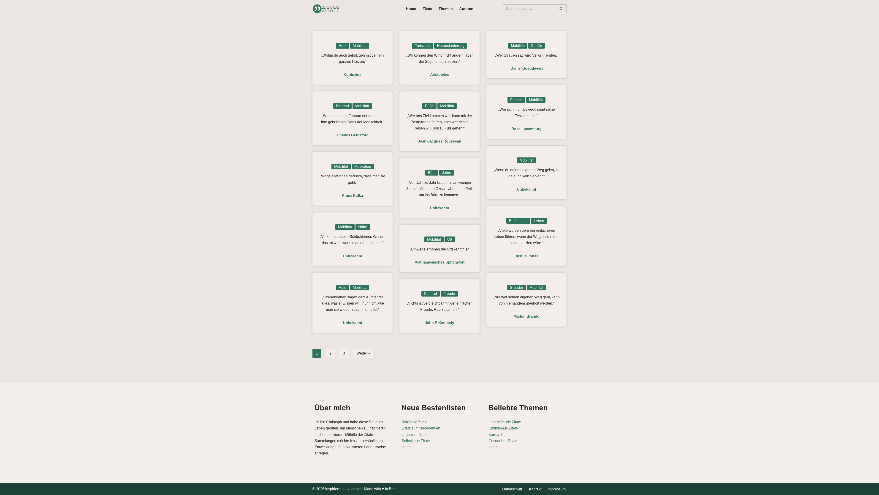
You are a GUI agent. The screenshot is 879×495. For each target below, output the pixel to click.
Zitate (427, 9)
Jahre (446, 173)
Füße (429, 106)
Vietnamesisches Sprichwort (439, 262)
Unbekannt (526, 189)
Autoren (466, 9)
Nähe (362, 227)
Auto (342, 287)
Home (411, 9)
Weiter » (363, 353)
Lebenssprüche (414, 435)
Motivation (362, 166)
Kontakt (535, 489)
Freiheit (516, 100)
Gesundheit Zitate (502, 441)
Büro (432, 173)
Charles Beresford (353, 135)
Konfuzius (352, 75)
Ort (449, 239)
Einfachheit (518, 221)
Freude (449, 294)
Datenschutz (512, 489)
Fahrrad (342, 106)
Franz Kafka (352, 196)
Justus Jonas (526, 256)
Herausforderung (450, 46)
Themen (446, 9)
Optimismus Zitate (503, 428)
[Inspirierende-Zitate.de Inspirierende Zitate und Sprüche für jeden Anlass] (326, 8)
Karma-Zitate (499, 435)
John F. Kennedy (439, 323)
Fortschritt (423, 46)
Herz (342, 46)
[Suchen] (561, 8)
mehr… (407, 447)
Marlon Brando (527, 316)
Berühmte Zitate (414, 422)
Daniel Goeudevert (526, 68)
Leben (539, 221)
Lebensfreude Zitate (504, 422)
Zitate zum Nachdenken (421, 428)
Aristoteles (439, 75)
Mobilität (359, 46)
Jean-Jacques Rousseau (439, 141)
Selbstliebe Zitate (416, 441)
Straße (536, 46)
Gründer (516, 287)
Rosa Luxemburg (526, 129)
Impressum (557, 489)
